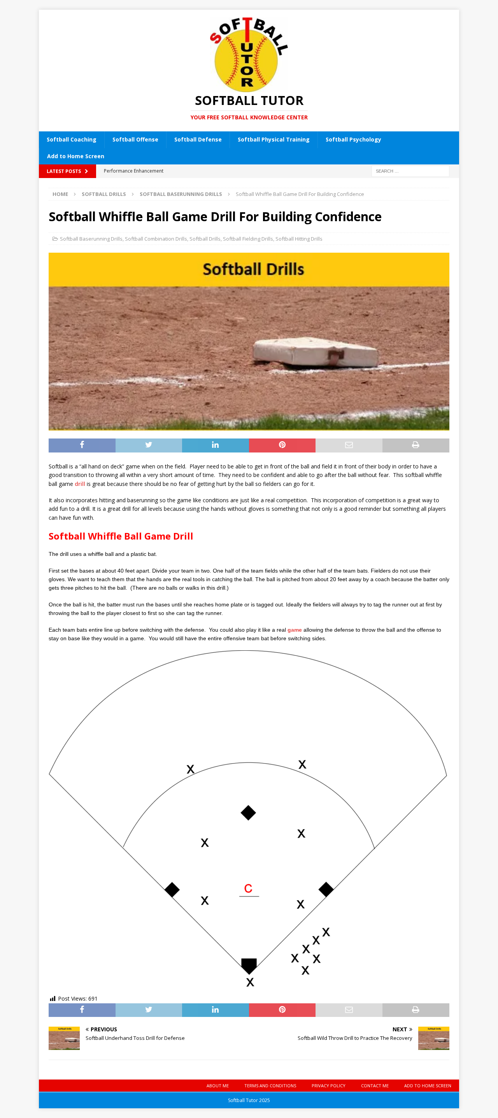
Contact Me (375, 1085)
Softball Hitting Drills (299, 238)
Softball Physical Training (274, 139)
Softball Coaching (71, 139)
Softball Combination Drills (156, 238)
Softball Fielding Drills (248, 238)
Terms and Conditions (270, 1085)
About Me (218, 1085)
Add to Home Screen (75, 156)
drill (80, 483)
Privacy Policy (328, 1085)
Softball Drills (104, 193)
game (295, 630)
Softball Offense (135, 139)
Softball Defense (198, 139)
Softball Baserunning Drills (91, 238)
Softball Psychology (353, 139)
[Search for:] (410, 170)
